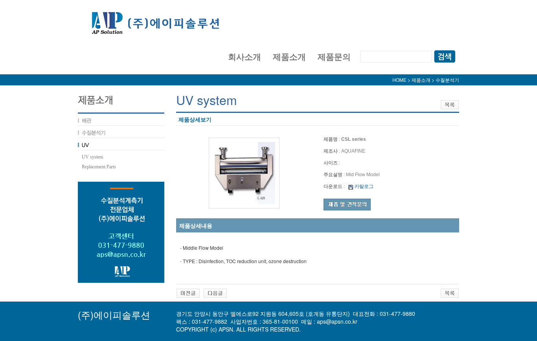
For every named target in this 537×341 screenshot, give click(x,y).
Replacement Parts (99, 167)
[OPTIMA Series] (188, 293)
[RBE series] (215, 293)
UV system (92, 157)
